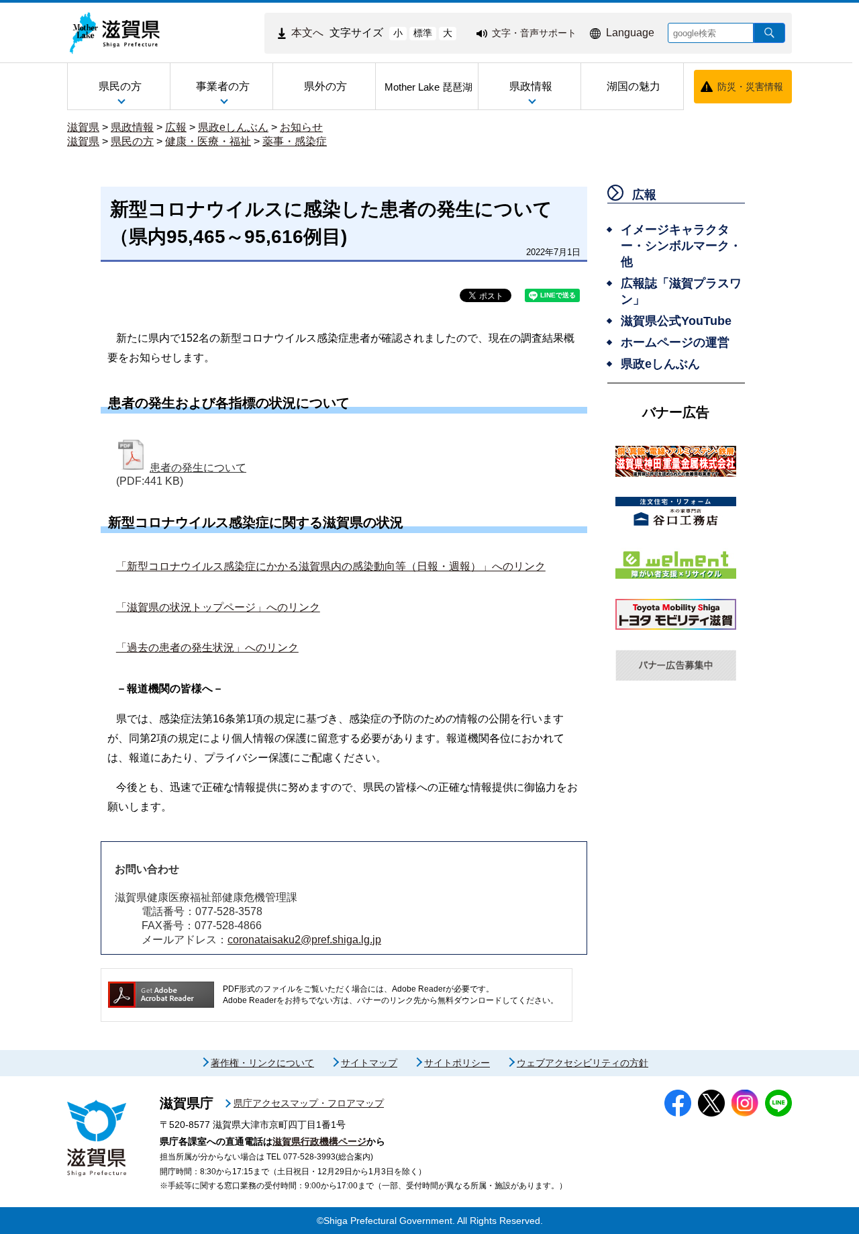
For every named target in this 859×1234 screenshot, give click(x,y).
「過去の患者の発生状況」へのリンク (207, 647)
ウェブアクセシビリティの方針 (582, 1062)
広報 (176, 127)
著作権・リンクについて (262, 1062)
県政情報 (132, 127)
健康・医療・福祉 (208, 141)
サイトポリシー (457, 1062)
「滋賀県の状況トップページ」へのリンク (218, 607)
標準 (422, 33)
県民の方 (132, 141)
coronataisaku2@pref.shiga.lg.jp (304, 939)
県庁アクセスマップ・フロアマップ (309, 1103)
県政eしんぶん (233, 127)
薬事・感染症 (294, 141)
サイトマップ (369, 1062)
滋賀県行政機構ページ (319, 1141)
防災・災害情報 (750, 86)
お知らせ (301, 127)
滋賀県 (83, 127)
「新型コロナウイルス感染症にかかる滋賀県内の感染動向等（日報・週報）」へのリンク (331, 566)
